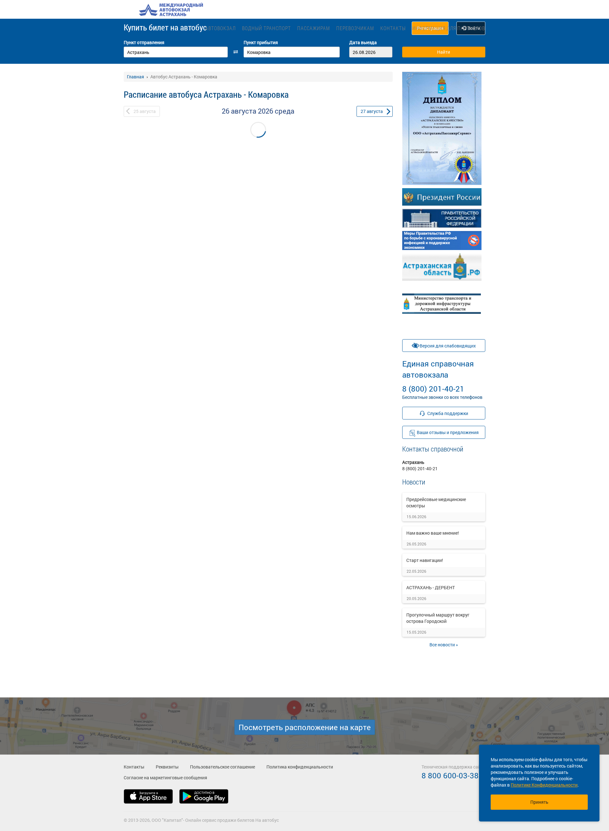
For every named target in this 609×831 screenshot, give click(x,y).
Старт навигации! (424, 560)
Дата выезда (363, 42)
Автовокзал (220, 28)
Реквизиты (167, 767)
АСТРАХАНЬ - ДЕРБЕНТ (430, 587)
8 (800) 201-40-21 (438, 376)
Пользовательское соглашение (222, 767)
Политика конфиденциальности (299, 767)
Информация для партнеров (448, 28)
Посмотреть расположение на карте (305, 727)
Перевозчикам (355, 28)
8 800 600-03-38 (450, 775)
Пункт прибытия (261, 42)
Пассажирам (313, 28)
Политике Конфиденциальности (544, 785)
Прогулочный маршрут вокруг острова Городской (437, 618)
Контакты (393, 28)
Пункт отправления (144, 42)
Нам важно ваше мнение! (432, 533)
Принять (539, 802)
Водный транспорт (266, 28)
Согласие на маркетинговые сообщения (165, 778)
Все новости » (443, 645)
